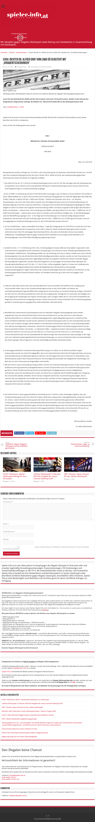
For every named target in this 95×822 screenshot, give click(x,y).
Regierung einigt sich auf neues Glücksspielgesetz (19, 736)
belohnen (45, 610)
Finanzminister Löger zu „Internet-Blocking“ (80, 444)
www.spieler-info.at (9, 777)
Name (6, 524)
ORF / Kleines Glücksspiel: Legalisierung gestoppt (19, 719)
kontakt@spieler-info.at (19, 668)
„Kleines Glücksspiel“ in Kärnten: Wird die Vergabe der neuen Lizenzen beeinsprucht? (47, 476)
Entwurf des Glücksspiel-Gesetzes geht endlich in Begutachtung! (25, 733)
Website (6, 539)
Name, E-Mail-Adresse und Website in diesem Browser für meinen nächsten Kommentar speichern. (46, 548)
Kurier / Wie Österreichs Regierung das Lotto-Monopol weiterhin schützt (28, 715)
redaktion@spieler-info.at (18, 795)
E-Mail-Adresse (9, 531)
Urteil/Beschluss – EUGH (15, 107)
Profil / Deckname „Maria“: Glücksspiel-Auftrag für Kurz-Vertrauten (15, 476)
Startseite (3, 52)
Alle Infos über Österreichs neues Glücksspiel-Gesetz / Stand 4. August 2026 (29, 711)
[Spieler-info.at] (28, 15)
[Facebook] (48, 815)
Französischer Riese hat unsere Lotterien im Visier (19, 729)
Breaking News (21, 52)
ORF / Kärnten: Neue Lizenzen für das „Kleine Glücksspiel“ (76, 475)
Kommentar (8, 502)
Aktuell (11, 52)
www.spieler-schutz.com (10, 779)
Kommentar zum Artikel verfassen (41, 67)
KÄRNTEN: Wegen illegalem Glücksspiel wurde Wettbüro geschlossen (16, 445)
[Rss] (47, 815)
